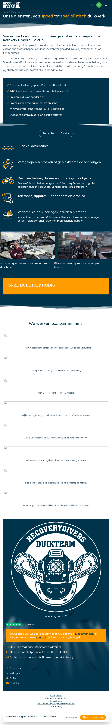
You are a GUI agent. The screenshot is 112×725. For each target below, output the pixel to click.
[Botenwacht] (56, 387)
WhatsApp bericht (32, 652)
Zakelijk (65, 133)
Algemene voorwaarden (56, 698)
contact (41, 637)
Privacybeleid (56, 695)
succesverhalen (84, 633)
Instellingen (71, 717)
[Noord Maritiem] (56, 364)
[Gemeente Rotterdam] (56, 342)
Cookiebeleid (56, 701)
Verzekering (56, 706)
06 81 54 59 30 (59, 652)
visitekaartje (67, 657)
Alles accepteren (93, 717)
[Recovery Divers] (11, 5)
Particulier (49, 133)
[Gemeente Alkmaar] (56, 454)
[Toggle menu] (106, 5)
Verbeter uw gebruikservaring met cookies (31, 716)
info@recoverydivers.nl (47, 647)
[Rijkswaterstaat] (56, 432)
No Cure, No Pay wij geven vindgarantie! (56, 703)
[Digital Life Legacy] (56, 477)
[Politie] (56, 409)
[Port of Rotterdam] (56, 499)
